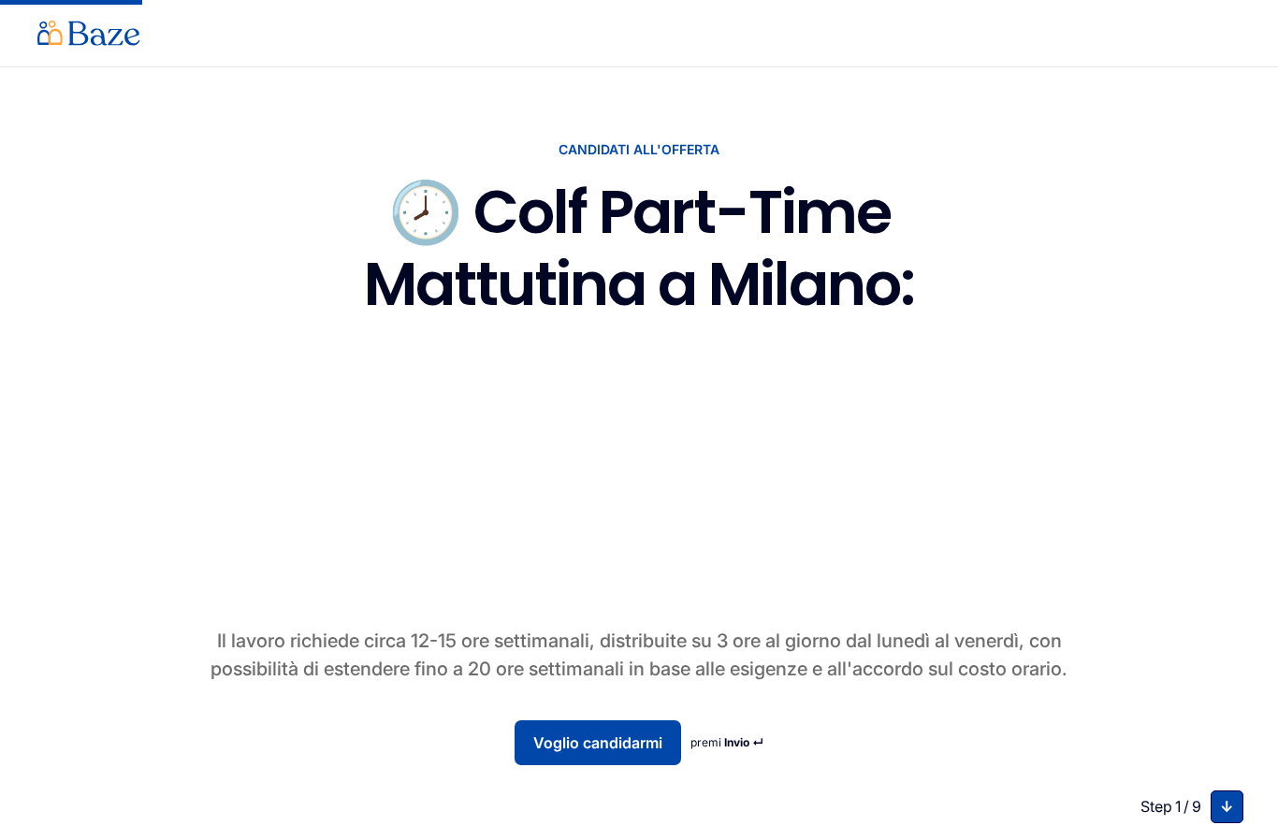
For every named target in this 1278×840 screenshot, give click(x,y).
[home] (88, 33)
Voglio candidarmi (597, 742)
